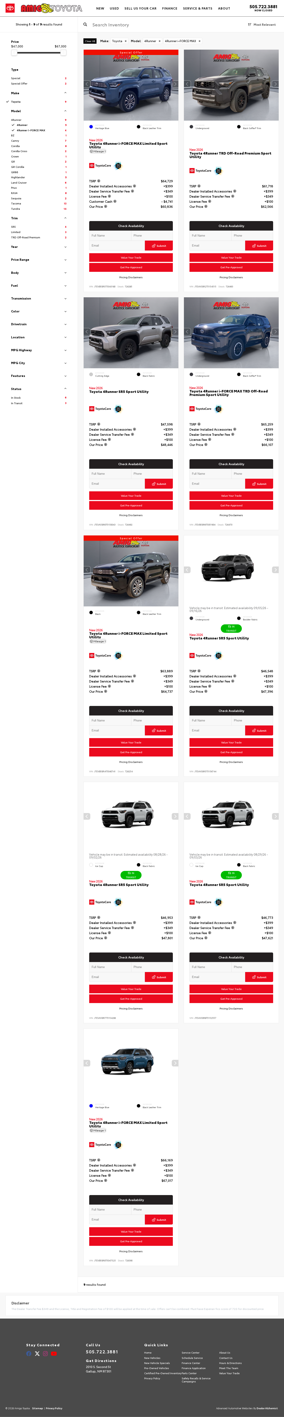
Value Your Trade (131, 257)
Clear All (90, 41)
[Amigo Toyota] (51, 8)
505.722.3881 (263, 6)
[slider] (14, 52)
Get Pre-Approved (131, 267)
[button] (175, 84)
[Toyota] (10, 8)
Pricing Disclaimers (131, 277)
